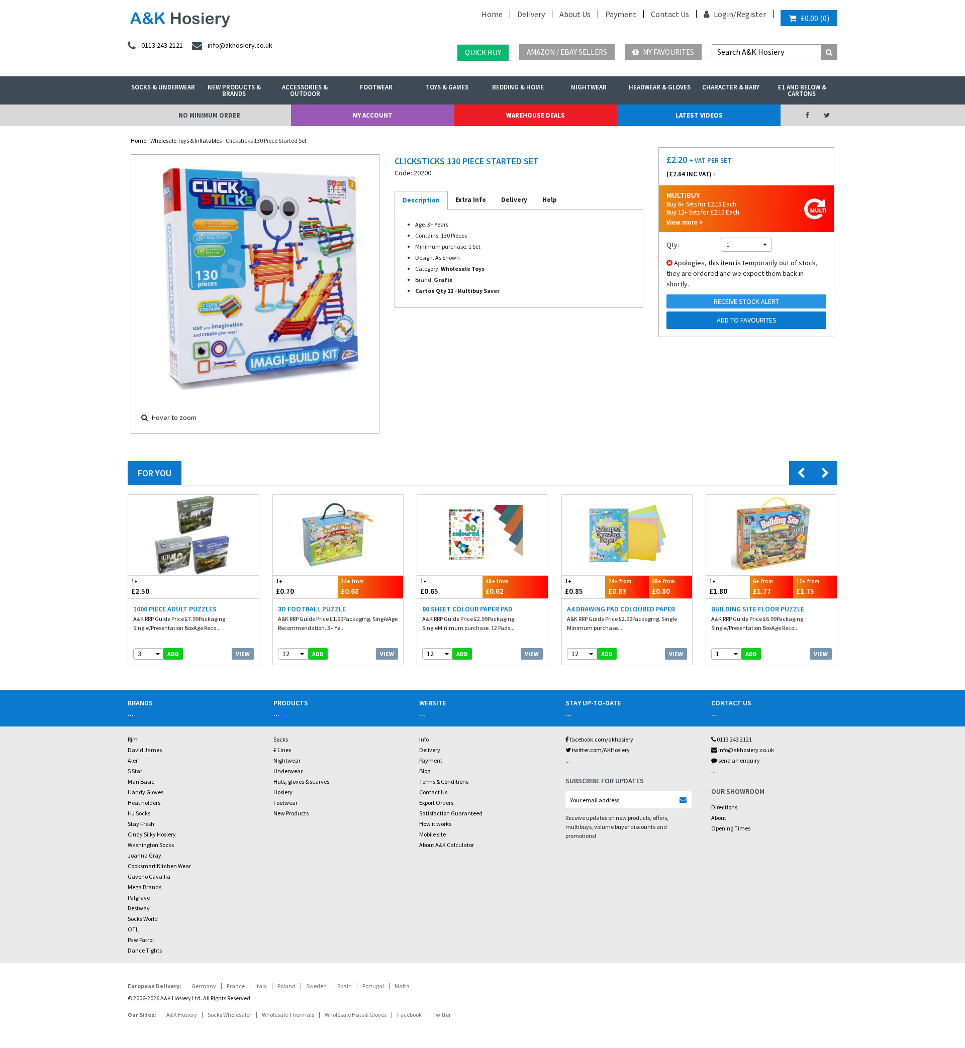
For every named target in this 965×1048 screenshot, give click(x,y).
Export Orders (436, 802)
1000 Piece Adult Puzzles (175, 608)
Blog (424, 771)
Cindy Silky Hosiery (152, 834)
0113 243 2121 (734, 739)
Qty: (672, 244)
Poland (286, 986)
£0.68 (352, 587)
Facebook (409, 1014)
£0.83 (619, 587)
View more (682, 222)
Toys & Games (447, 87)
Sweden (316, 986)
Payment (620, 14)
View (243, 654)
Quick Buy (483, 52)
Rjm (133, 739)
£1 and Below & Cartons (802, 90)
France (236, 986)
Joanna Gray (144, 855)
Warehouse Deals (535, 115)
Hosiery (283, 792)
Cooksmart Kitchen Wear (159, 866)
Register (751, 14)
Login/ (724, 14)
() (815, 18)
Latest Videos (699, 115)
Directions (724, 807)
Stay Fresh (141, 823)
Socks (280, 739)
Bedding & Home (518, 87)
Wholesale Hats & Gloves (356, 1014)
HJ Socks (139, 813)
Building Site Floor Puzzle (757, 608)
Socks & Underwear (163, 87)
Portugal (373, 986)
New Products (291, 813)
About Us (575, 14)
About (718, 817)
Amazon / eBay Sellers (567, 52)
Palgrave (139, 897)
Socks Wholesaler (229, 1014)
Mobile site (432, 834)
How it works (435, 823)
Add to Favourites (747, 320)
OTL (133, 929)
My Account (373, 115)
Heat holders (144, 802)
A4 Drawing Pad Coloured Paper (621, 608)
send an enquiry (738, 760)
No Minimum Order (209, 115)
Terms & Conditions (443, 781)
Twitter (441, 1014)
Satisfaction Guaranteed (450, 813)
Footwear (376, 87)
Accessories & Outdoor (305, 90)
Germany (203, 986)
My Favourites (667, 52)
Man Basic (141, 781)
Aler (133, 760)
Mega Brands (144, 887)
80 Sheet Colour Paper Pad (467, 608)
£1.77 (763, 587)
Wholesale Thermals (288, 1014)
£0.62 (497, 587)
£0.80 (663, 587)
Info (424, 739)
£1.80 (718, 587)
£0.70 (285, 587)
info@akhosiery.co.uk (746, 750)
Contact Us (670, 14)
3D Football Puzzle (312, 608)
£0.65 (429, 587)
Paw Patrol (141, 940)
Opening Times (730, 828)
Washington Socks (151, 845)
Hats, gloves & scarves (301, 781)
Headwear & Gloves (660, 87)
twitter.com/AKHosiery (600, 750)
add (173, 654)
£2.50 (140, 587)
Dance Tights (145, 950)
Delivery (531, 14)
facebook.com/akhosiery (601, 739)
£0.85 (574, 587)
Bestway (139, 908)
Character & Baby (730, 87)
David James (145, 750)
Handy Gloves (145, 792)
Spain (344, 986)
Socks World (143, 918)
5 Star (135, 771)
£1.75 (807, 587)
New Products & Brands (234, 90)
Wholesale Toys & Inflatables (186, 140)
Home (492, 14)
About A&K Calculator (446, 845)
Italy (261, 986)
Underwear (288, 771)
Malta (402, 986)
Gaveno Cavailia (149, 876)
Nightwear (589, 87)
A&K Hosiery (181, 1014)
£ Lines (282, 750)
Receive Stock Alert (746, 301)
